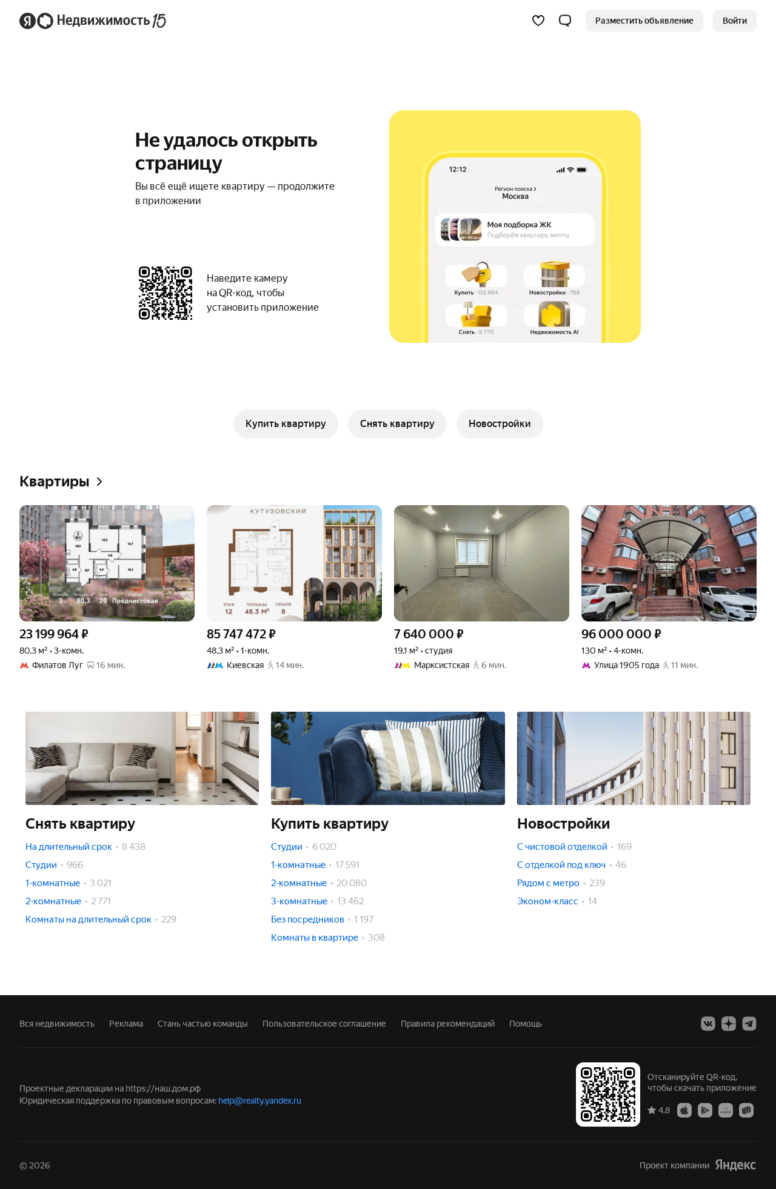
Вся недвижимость (57, 1023)
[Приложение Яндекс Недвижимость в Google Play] (705, 1109)
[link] (735, 20)
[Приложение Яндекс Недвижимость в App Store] (684, 1109)
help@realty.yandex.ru (259, 1100)
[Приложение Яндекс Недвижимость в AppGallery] (725, 1109)
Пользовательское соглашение (324, 1023)
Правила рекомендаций (448, 1023)
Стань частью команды (203, 1023)
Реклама (126, 1023)
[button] (565, 20)
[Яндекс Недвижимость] (93, 20)
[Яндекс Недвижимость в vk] (708, 1023)
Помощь (525, 1023)
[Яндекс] (735, 1165)
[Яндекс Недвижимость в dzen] (728, 1023)
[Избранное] (538, 20)
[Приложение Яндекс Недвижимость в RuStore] (746, 1109)
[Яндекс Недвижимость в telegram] (749, 1023)
